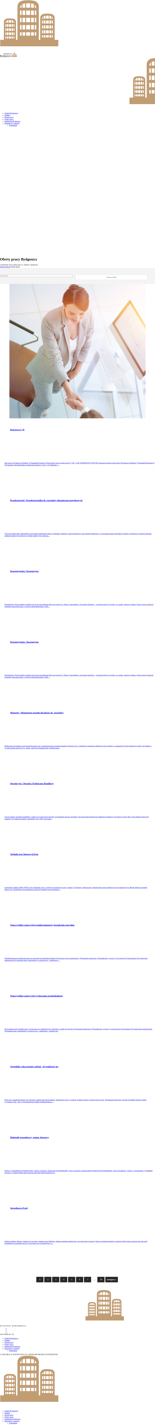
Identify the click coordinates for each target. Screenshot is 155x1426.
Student (7, 115)
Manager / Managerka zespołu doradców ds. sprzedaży (37, 712)
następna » (111, 1279)
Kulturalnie (13, 125)
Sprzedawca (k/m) (19, 1208)
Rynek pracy (9, 117)
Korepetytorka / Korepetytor (24, 571)
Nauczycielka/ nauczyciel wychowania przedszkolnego (36, 996)
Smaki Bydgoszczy (11, 113)
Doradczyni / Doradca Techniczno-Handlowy (32, 783)
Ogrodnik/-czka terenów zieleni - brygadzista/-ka (34, 1066)
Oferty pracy (9, 119)
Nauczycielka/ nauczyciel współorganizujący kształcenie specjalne (42, 925)
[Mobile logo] (29, 1407)
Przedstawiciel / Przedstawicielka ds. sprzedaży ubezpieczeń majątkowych (46, 500)
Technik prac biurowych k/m (24, 854)
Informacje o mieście (12, 123)
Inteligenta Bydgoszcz (12, 121)
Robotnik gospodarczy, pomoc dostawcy (29, 1137)
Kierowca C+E (17, 429)
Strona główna (5, 267)
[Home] (29, 52)
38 (101, 1279)
